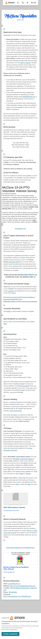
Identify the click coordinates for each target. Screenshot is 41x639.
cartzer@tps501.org (14, 584)
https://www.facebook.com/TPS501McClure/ (20, 548)
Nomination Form (20, 229)
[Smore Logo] (10, 2)
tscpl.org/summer (15, 411)
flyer (17, 484)
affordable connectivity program (23, 459)
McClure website (23, 386)
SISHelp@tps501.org (28, 97)
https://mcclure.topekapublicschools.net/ (22, 586)
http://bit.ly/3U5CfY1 (15, 262)
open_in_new (34, 221)
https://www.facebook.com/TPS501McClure (17, 596)
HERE (8, 311)
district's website (25, 63)
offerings (11, 291)
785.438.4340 (13, 592)
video (29, 484)
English (21, 473)
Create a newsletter (10, 634)
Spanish (28, 473)
